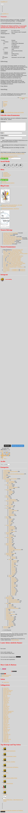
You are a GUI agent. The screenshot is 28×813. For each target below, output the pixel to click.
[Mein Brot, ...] (4, 771)
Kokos (5, 710)
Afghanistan (14, 561)
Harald (4, 264)
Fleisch (7, 517)
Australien (11, 575)
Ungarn (13, 594)
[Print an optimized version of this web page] (4, 180)
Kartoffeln (11, 492)
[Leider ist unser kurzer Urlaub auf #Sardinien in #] (14, 332)
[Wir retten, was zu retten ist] (10, 208)
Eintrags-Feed (6, 173)
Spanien (13, 593)
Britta (4, 257)
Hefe (5, 705)
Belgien (13, 577)
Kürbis (5, 716)
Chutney (10, 502)
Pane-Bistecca (6, 263)
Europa (10, 576)
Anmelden (5, 172)
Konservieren (9, 544)
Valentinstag (11, 514)
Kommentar (3, 121)
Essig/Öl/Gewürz (9, 505)
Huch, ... (5, 788)
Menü (2, 4)
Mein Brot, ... (6, 772)
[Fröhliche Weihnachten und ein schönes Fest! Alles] (14, 400)
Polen (12, 587)
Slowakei (13, 592)
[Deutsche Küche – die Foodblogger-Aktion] (5, 202)
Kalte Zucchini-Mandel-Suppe (9, 236)
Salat (22, 97)
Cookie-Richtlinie (15, 639)
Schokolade (6, 734)
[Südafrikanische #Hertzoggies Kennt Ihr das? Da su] (14, 361)
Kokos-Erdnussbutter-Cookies (9, 756)
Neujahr (10, 511)
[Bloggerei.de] (3, 669)
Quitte (5, 725)
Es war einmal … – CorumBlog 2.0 (11, 269)
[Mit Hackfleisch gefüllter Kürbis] (4, 776)
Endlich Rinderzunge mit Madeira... (11, 767)
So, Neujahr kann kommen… (9, 242)
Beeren (10, 604)
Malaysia (13, 567)
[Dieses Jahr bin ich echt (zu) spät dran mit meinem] (14, 393)
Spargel (6, 735)
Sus (4, 112)
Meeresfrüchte (9, 597)
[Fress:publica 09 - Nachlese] (4, 760)
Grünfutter (5, 476)
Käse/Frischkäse (9, 543)
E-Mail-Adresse (4, 135)
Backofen (11, 620)
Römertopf (11, 624)
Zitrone (5, 740)
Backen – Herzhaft (10, 481)
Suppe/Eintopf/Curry (10, 614)
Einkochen (11, 547)
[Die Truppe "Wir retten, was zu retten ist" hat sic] (14, 412)
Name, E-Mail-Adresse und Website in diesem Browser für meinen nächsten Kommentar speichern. (14, 141)
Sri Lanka (13, 571)
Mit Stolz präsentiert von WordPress (15, 810)
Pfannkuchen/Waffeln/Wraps (12, 608)
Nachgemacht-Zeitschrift (14, 602)
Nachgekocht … (6, 268)
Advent (10, 509)
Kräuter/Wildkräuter (10, 553)
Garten (5, 701)
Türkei (12, 574)
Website (2, 138)
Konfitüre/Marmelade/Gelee (15, 549)
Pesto (10, 504)
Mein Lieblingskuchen (8, 783)
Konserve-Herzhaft (8, 711)
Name (2, 132)
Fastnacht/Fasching (13, 510)
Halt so (4, 477)
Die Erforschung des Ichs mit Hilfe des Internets (13, 473)
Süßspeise (8, 615)
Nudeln (10, 493)
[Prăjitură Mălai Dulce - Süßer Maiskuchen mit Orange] (4, 798)
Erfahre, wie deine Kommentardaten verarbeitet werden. (13, 153)
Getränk (7, 533)
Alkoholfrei (11, 536)
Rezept (20, 97)
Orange (5, 721)
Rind (10, 521)
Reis (10, 494)
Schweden (13, 591)
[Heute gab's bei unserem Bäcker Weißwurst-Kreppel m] (14, 373)
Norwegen (13, 585)
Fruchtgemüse (12, 527)
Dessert (7, 497)
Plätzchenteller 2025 (7, 244)
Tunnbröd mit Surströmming (9, 750)
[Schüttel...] (4, 793)
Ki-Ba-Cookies (6, 235)
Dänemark (13, 578)
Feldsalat (24, 97)
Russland (13, 569)
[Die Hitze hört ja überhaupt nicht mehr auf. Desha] (14, 298)
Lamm (10, 520)
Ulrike (4, 265)
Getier (4, 475)
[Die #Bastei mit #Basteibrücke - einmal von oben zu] (14, 441)
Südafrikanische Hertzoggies (9, 240)
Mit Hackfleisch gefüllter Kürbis (10, 778)
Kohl (10, 530)
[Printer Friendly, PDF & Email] (23, 98)
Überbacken (11, 625)
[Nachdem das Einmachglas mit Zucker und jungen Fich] (14, 384)
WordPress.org (6, 176)
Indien (12, 564)
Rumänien (13, 589)
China (12, 563)
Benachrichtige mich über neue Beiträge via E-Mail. (13, 147)
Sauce (7, 610)
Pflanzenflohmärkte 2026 (8, 241)
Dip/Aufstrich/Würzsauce (11, 500)
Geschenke (8, 532)
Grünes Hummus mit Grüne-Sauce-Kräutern (12, 239)
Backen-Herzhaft (8, 690)
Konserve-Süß (7, 712)
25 (5, 455)
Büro (26, 97)
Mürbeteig (6, 718)
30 (2, 457)
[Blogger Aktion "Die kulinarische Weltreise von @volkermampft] (5, 227)
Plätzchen (11, 488)
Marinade (11, 506)
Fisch (7, 516)
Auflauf (7, 480)
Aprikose (6, 689)
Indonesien (13, 565)
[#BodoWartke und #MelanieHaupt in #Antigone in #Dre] (14, 369)
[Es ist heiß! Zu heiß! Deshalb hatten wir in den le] (14, 320)
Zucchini (6, 741)
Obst (7, 603)
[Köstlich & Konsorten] (6, 675)
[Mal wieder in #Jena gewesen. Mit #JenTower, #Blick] (14, 427)
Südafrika (13, 558)
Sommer (10, 541)
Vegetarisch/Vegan (10, 616)
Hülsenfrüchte (12, 528)
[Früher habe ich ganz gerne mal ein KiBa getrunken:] (14, 308)
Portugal (13, 588)
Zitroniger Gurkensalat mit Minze (10, 233)
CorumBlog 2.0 (4, 1)
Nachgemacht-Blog (13, 599)
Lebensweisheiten (7, 626)
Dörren (10, 546)
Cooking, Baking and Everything (10, 471)
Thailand (13, 572)
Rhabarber (6, 727)
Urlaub (5, 738)
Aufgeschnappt (6, 470)
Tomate (5, 736)
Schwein (10, 522)
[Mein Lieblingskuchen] (4, 782)
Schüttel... (5, 794)
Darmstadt (5, 472)
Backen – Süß (9, 484)
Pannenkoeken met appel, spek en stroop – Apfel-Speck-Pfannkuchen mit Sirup (15, 254)
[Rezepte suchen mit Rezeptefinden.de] (5, 676)
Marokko (13, 556)
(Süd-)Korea (14, 560)
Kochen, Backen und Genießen (17, 112)
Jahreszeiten (8, 537)
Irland (12, 582)
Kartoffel (6, 708)
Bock (4, 251)
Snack (7, 613)
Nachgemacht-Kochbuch (14, 600)
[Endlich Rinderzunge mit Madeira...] (4, 766)
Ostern (10, 513)
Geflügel (10, 519)
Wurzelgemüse (12, 531)
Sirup (10, 552)
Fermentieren (11, 548)
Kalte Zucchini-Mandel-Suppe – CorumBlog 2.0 (13, 266)
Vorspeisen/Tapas (9, 618)
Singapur (13, 570)
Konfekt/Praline (12, 499)
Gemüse (10, 491)
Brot (5, 695)
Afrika (10, 555)
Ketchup (10, 503)
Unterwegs (5, 627)
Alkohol (10, 535)
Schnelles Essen (9, 611)
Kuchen (10, 486)
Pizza (10, 483)
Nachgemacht (9, 598)
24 (4, 455)
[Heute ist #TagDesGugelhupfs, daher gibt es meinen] (14, 424)
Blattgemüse (11, 526)
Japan (12, 566)
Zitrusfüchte (11, 607)
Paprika (6, 722)
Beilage (7, 489)
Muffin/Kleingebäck (13, 487)
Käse (5, 714)
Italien (12, 583)
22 (1, 455)
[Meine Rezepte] (4, 178)
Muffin (5, 717)
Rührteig (6, 730)
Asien (10, 559)
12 (6, 452)
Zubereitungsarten (10, 619)
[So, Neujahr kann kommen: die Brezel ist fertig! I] (14, 377)
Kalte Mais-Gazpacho (8, 234)
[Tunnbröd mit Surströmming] (4, 749)
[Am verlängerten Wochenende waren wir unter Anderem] (14, 339)
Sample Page (6, 682)
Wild (10, 524)
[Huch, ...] (4, 787)
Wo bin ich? (22, 269)
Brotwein (5, 255)
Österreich (13, 586)
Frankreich (13, 581)
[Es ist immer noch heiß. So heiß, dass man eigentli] (14, 289)
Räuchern (11, 550)
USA (10, 596)
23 (2, 455)
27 (8, 455)
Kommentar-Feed (7, 175)
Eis (9, 498)
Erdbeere (6, 700)
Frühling (10, 538)
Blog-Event (7, 694)
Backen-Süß (7, 691)
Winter (10, 542)
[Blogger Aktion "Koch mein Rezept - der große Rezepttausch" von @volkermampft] (14, 206)
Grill (5, 703)
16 (2, 454)
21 (9, 454)
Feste (7, 508)
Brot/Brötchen (12, 482)
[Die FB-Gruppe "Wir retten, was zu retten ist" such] (14, 349)
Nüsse (10, 605)
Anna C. (5, 262)
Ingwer (5, 707)
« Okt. (2, 458)
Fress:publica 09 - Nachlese (9, 761)
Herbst (10, 539)
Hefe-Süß (6, 706)
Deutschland (14, 580)
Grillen (10, 621)
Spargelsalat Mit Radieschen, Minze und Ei (12, 237)
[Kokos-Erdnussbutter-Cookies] (4, 755)
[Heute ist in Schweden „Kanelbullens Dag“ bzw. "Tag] (14, 433)
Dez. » (5, 458)
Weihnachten (11, 515)
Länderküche (9, 554)
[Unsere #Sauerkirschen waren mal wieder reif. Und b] (14, 326)
